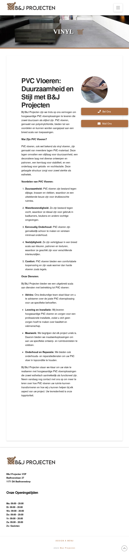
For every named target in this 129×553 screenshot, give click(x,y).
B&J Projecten (67, 548)
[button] (118, 8)
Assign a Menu (65, 541)
